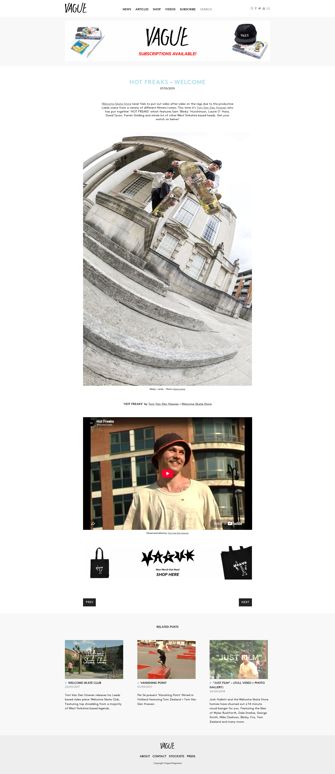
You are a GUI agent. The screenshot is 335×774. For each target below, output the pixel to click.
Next (245, 602)
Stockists (176, 756)
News (127, 9)
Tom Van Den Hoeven (211, 107)
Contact (159, 756)
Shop (157, 9)
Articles (141, 9)
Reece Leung (179, 389)
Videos (170, 9)
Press (191, 756)
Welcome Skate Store (116, 104)
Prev (89, 602)
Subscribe (188, 9)
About (145, 756)
